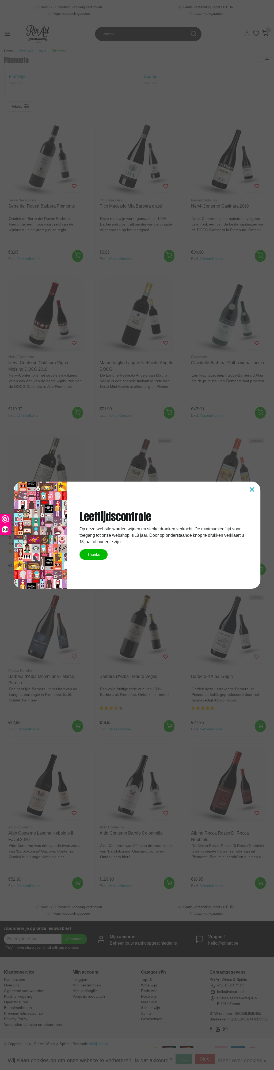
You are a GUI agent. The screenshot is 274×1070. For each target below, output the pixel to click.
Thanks (93, 554)
